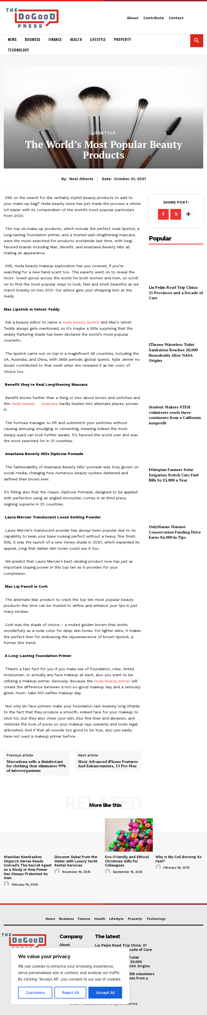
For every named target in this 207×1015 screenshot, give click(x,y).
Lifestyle (104, 133)
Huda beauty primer (112, 681)
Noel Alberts (81, 179)
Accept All (105, 992)
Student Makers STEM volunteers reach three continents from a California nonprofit (175, 414)
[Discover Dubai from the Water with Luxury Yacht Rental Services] (78, 835)
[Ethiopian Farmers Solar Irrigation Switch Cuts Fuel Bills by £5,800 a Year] (176, 447)
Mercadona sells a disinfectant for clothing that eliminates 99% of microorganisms (36, 766)
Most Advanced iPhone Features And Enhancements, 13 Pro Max (108, 764)
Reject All (70, 992)
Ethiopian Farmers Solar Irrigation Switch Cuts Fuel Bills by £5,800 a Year (173, 475)
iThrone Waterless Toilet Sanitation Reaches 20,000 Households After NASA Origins (173, 352)
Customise (35, 992)
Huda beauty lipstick (80, 322)
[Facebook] (163, 214)
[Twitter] (175, 214)
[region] (70, 976)
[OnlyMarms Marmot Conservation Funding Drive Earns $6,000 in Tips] (176, 504)
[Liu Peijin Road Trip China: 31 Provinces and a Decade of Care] (176, 265)
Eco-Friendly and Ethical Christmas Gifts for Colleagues (127, 861)
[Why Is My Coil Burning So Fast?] (179, 835)
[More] (188, 214)
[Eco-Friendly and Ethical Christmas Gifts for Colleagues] (129, 835)
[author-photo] (7, 884)
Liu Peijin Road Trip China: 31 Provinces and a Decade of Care (176, 292)
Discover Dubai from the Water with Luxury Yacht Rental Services (75, 861)
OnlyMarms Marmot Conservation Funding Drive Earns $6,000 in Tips (175, 532)
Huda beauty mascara (34, 403)
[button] (196, 40)
